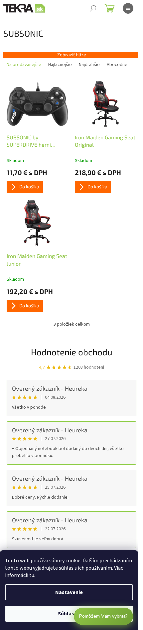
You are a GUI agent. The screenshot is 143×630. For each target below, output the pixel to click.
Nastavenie (69, 592)
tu (31, 575)
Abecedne (117, 64)
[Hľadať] (93, 8)
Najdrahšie (89, 64)
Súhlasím (69, 613)
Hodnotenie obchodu (71, 352)
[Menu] (128, 8)
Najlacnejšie (60, 64)
